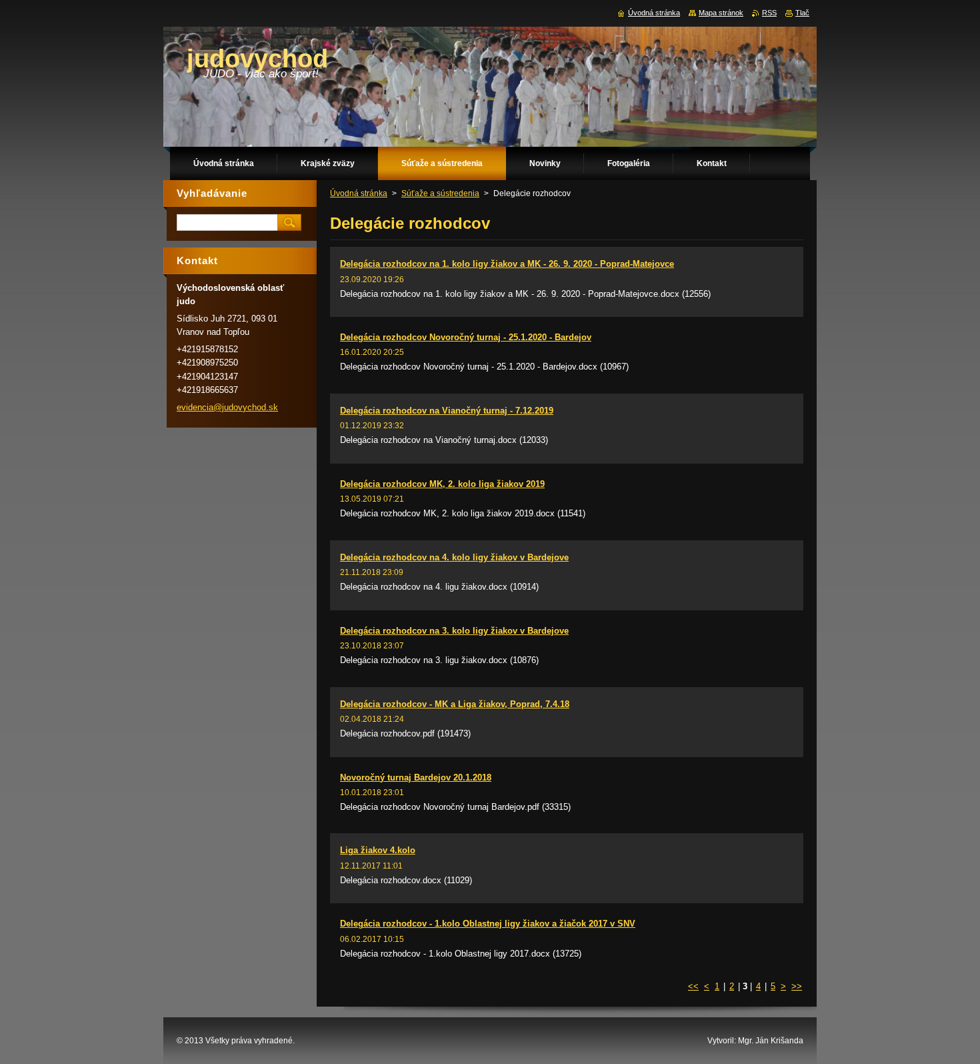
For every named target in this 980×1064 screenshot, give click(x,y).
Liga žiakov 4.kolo (377, 850)
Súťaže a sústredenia (440, 193)
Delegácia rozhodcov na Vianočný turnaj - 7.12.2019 (446, 411)
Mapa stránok (721, 13)
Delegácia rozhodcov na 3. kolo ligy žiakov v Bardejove (454, 631)
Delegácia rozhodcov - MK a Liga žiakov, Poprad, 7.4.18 (454, 704)
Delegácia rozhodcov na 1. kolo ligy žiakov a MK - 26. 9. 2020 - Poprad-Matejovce (507, 264)
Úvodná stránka (358, 193)
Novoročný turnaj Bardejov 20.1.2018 (415, 777)
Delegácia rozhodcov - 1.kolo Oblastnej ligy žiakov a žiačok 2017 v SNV (487, 924)
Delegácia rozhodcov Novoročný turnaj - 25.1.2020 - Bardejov (465, 337)
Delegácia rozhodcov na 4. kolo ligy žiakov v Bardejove (454, 557)
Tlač (802, 13)
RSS (769, 13)
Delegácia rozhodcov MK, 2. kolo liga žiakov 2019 (442, 484)
